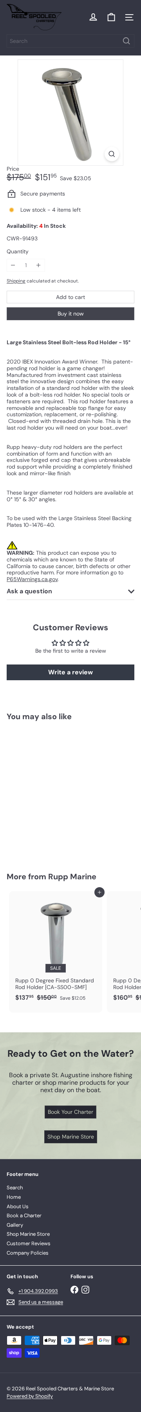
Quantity (18, 251)
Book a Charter (24, 1215)
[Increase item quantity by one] (38, 265)
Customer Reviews (29, 1243)
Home (14, 1197)
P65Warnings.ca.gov (32, 579)
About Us (18, 1206)
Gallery (15, 1225)
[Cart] (111, 17)
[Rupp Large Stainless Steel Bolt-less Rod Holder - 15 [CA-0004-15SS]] (56, 792)
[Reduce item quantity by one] (13, 265)
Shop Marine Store (28, 1234)
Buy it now (71, 313)
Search (15, 1187)
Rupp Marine (72, 876)
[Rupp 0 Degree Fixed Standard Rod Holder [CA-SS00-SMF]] (56, 948)
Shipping (16, 281)
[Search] (126, 41)
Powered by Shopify (30, 1396)
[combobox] (70, 41)
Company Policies (28, 1253)
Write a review (70, 672)
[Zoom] (112, 154)
